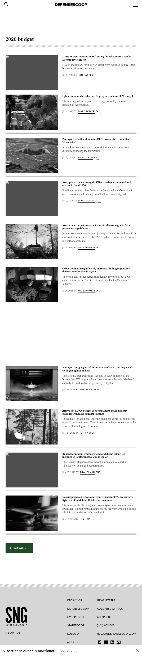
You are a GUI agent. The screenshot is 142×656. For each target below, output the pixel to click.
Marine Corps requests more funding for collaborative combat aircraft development (97, 58)
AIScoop (73, 642)
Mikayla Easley (90, 389)
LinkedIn (112, 641)
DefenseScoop (78, 608)
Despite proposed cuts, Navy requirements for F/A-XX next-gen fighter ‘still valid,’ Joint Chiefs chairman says (98, 498)
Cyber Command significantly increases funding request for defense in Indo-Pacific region (96, 270)
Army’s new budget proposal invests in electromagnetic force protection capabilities (96, 227)
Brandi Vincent (88, 157)
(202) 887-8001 (106, 625)
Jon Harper (85, 75)
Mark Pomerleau (89, 111)
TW (105, 641)
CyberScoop (76, 617)
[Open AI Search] (11, 4)
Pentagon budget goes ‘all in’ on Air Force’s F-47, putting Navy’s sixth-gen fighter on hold (97, 369)
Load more (19, 548)
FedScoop (74, 600)
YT (117, 641)
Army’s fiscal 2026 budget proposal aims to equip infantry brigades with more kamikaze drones (94, 412)
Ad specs (103, 617)
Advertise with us (110, 608)
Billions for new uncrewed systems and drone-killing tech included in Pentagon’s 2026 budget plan (94, 455)
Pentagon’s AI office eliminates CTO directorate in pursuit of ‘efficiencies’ (96, 141)
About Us (13, 632)
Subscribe (69, 651)
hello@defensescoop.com (116, 633)
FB (98, 641)
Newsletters (106, 600)
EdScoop (74, 633)
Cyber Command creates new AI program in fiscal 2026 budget (97, 96)
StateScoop (76, 625)
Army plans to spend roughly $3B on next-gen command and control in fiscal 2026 (96, 184)
